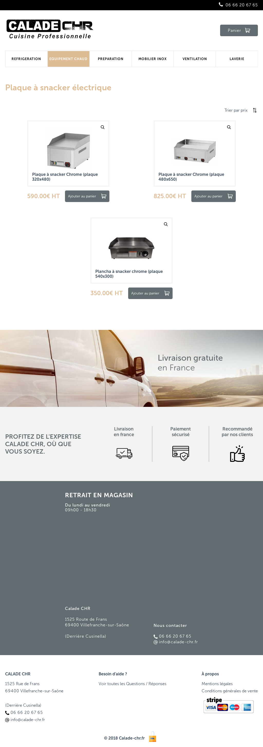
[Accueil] (50, 30)
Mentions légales (217, 683)
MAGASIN (118, 495)
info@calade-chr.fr (178, 641)
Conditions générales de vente (230, 690)
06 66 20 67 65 (242, 5)
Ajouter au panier (82, 196)
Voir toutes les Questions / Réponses (132, 683)
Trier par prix (236, 110)
